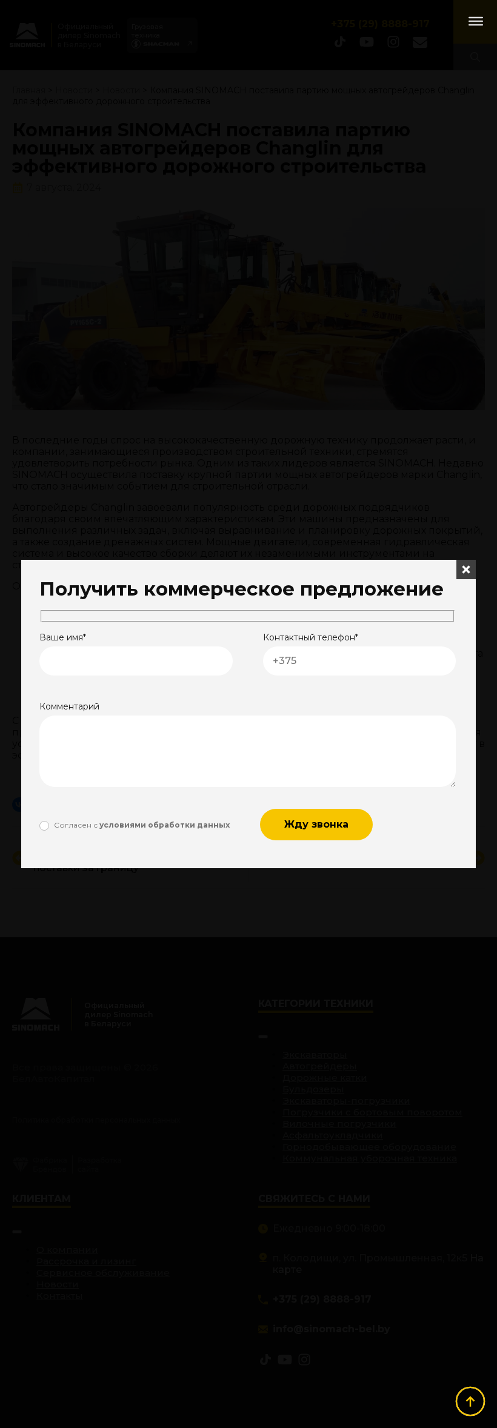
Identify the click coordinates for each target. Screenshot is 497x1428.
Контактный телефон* (310, 637)
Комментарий (69, 706)
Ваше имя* (62, 637)
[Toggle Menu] (476, 21)
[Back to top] (470, 1401)
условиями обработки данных (164, 824)
